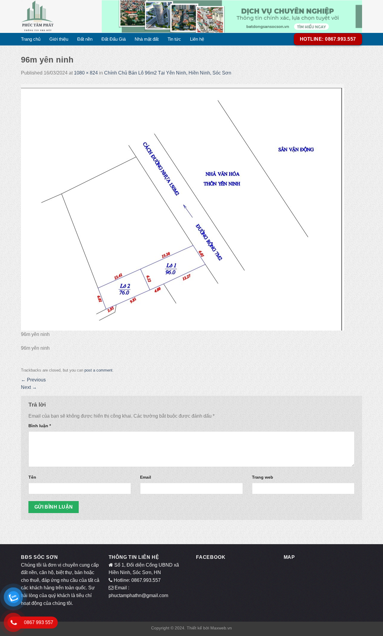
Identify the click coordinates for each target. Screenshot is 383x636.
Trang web (262, 477)
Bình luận (39, 425)
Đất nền (84, 39)
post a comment (98, 370)
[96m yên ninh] (182, 206)
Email (145, 477)
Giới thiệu (58, 39)
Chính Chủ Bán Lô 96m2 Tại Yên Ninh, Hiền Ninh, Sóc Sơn (167, 72)
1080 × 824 (86, 72)
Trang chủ (30, 39)
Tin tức (174, 39)
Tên (32, 477)
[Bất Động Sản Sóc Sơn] (57, 16)
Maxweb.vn (221, 628)
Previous (33, 379)
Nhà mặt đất (147, 39)
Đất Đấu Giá (113, 39)
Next (29, 387)
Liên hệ (197, 39)
